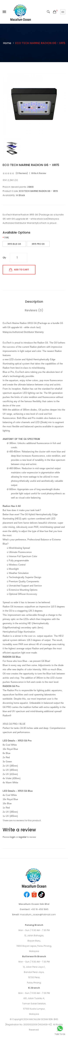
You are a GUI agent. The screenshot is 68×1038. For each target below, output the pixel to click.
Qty (4, 257)
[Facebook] (26, 894)
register (22, 837)
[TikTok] (41, 894)
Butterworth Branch (34, 956)
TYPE (6, 237)
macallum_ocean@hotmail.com (38, 914)
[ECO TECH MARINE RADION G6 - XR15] (12, 148)
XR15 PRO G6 (38, 243)
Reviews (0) (34, 310)
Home (7, 43)
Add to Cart (21, 269)
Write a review (38, 173)
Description (34, 301)
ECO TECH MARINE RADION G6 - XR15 (40, 43)
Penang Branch (34, 925)
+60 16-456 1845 (39, 909)
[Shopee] (34, 894)
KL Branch (34, 987)
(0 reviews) (22, 173)
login (12, 837)
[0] (54, 11)
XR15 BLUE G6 (14, 243)
